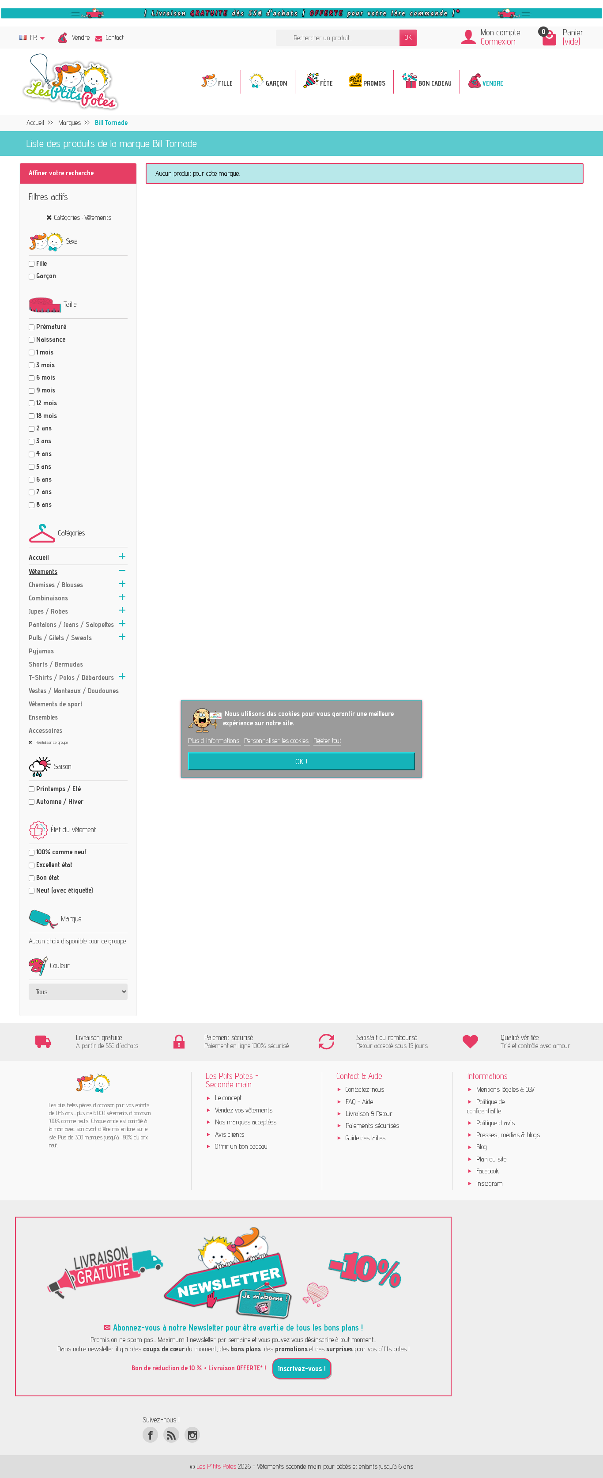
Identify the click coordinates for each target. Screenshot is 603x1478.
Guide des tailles (365, 1138)
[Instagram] (192, 1434)
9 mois (45, 390)
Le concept (228, 1097)
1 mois (44, 352)
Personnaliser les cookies (277, 741)
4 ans (44, 453)
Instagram (489, 1183)
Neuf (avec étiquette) (64, 890)
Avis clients (229, 1134)
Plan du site (491, 1159)
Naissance (50, 339)
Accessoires (45, 730)
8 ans (44, 504)
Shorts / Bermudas (56, 664)
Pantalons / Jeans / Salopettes (71, 624)
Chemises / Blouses (56, 585)
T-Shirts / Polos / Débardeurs (71, 677)
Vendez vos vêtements (243, 1110)
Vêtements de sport (56, 704)
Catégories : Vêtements (82, 217)
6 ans (44, 479)
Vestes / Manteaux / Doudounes (74, 690)
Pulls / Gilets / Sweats (60, 637)
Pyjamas (41, 651)
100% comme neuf (61, 852)
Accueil (39, 557)
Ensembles (43, 717)
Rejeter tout (327, 741)
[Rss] (171, 1434)
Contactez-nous (365, 1089)
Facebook (487, 1171)
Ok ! (301, 761)
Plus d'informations (214, 741)
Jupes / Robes (48, 611)
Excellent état (54, 864)
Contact (115, 37)
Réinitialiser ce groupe (51, 742)
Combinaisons (48, 598)
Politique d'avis (495, 1123)
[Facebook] (150, 1434)
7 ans (44, 491)
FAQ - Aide (359, 1101)
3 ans (43, 441)
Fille (41, 263)
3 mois (45, 365)
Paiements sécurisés (372, 1125)
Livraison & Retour (369, 1113)
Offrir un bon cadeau (241, 1146)
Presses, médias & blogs (508, 1135)
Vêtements (43, 571)
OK (408, 37)
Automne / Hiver (59, 801)
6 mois (45, 377)
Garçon (46, 275)
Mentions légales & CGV (505, 1089)
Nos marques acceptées (245, 1122)
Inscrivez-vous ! (302, 1368)
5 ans (43, 466)
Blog (481, 1146)
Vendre (81, 37)
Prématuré (51, 326)
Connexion (498, 41)
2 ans (44, 428)
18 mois (46, 415)
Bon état (47, 877)
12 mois (46, 403)
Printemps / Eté (58, 788)
